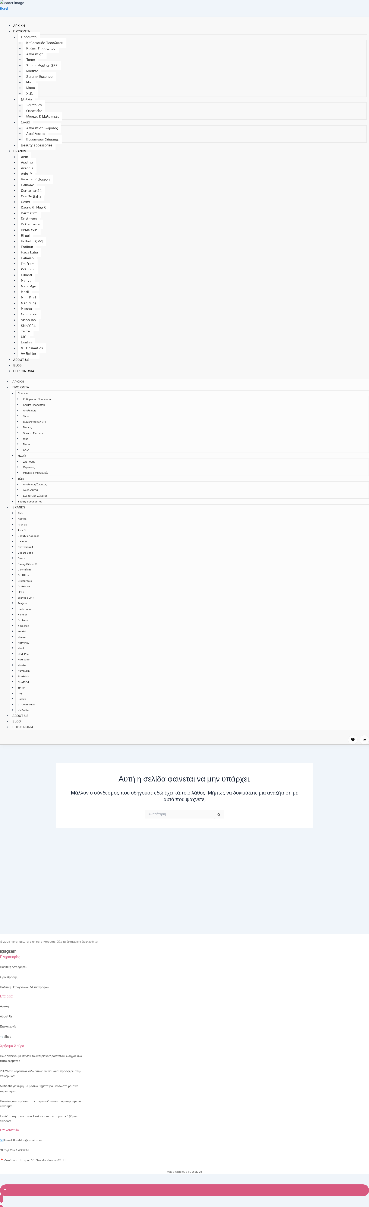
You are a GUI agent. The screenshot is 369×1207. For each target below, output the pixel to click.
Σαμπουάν (34, 105)
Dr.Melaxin (29, 230)
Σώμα (25, 122)
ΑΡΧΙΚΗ (19, 26)
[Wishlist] (352, 739)
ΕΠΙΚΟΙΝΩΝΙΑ (23, 371)
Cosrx (25, 202)
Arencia (27, 168)
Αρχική (4, 1006)
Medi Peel (28, 298)
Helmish (27, 258)
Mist (29, 82)
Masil (25, 292)
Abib (24, 157)
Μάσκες (32, 71)
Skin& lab (28, 320)
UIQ (23, 337)
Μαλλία (26, 99)
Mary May (28, 286)
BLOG (17, 365)
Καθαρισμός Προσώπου (44, 43)
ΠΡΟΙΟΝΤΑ (21, 31)
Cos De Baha (31, 196)
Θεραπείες (34, 111)
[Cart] (364, 739)
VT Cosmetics (32, 348)
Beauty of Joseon (35, 179)
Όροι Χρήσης (9, 977)
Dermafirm (29, 213)
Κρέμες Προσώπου (41, 48)
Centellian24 (31, 191)
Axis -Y (26, 174)
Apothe (27, 163)
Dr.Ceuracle (30, 224)
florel (4, 8)
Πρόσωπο (29, 37)
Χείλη (30, 94)
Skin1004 (28, 326)
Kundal (26, 275)
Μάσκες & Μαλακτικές (42, 116)
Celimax (27, 185)
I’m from (27, 264)
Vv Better (28, 354)
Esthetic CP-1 (32, 241)
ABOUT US (21, 360)
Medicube (28, 303)
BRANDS (19, 151)
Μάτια (30, 88)
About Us (6, 1016)
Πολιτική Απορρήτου (13, 967)
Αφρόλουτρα (35, 134)
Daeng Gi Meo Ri (34, 208)
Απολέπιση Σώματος (42, 128)
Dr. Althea (29, 219)
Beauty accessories (36, 145)
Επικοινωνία (8, 1026)
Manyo (26, 281)
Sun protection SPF (41, 66)
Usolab (26, 343)
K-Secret (28, 270)
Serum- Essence (39, 77)
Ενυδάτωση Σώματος (42, 139)
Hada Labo (29, 252)
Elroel (25, 236)
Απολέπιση (34, 54)
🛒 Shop (5, 1037)
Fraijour (27, 247)
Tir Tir (25, 331)
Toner (30, 60)
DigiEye (197, 1171)
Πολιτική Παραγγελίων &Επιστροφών (24, 987)
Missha (26, 309)
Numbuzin (29, 315)
